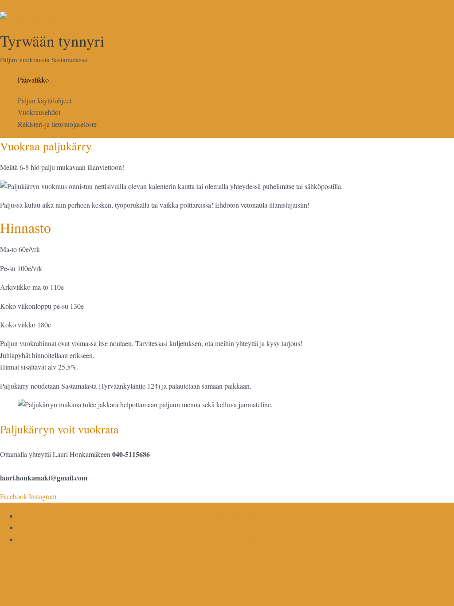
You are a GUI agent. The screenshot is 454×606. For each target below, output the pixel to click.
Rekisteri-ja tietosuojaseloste (57, 124)
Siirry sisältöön (21, 5)
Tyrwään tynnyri (52, 40)
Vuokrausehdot (39, 112)
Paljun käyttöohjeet (44, 100)
